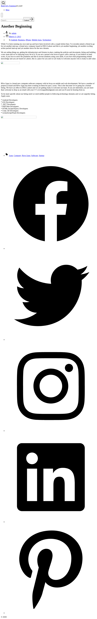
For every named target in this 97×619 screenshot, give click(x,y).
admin (14, 33)
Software (34, 156)
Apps (11, 156)
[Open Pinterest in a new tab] (51, 613)
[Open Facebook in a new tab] (51, 249)
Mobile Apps (37, 40)
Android (14, 40)
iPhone (28, 40)
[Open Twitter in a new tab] (51, 340)
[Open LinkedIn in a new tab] (51, 522)
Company (17, 156)
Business (21, 40)
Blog (7, 10)
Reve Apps (26, 156)
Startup (41, 156)
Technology (46, 40)
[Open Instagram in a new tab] (51, 431)
